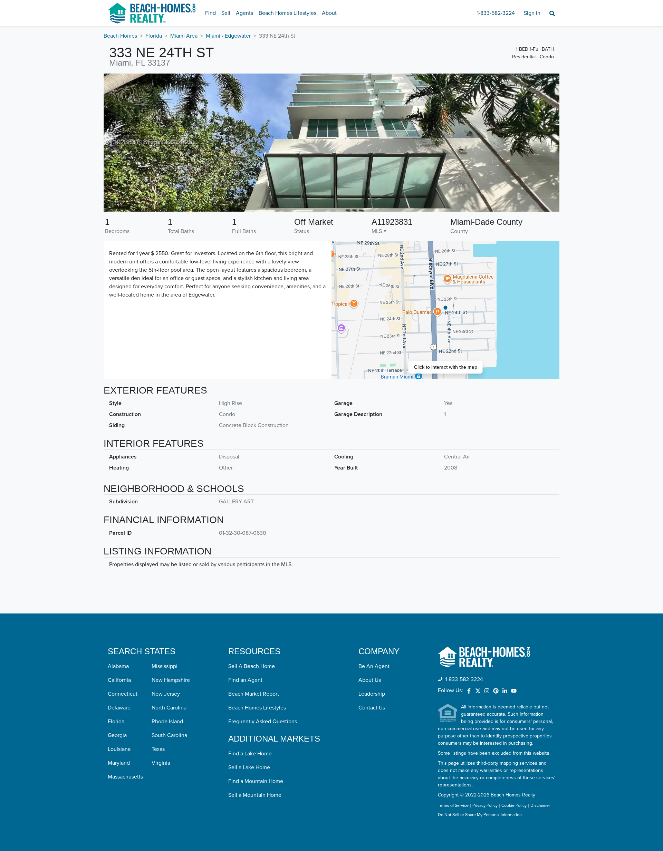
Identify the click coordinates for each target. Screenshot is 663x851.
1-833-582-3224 (496, 13)
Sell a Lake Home (249, 767)
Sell (225, 13)
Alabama (118, 666)
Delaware (119, 707)
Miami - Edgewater (228, 35)
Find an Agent (245, 680)
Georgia (117, 735)
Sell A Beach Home (251, 666)
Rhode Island (167, 721)
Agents (244, 13)
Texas (158, 749)
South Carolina (169, 735)
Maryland (119, 763)
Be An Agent (374, 666)
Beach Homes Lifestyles (287, 13)
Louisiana (119, 749)
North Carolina (169, 707)
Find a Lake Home (250, 753)
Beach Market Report (253, 693)
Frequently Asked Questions (262, 721)
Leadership (371, 693)
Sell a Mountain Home (254, 795)
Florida (153, 35)
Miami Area (184, 35)
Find (210, 13)
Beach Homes (120, 35)
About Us (369, 680)
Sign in (532, 13)
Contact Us (371, 707)
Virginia (161, 763)
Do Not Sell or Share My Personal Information (480, 815)
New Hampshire (171, 680)
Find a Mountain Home (255, 781)
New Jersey (166, 693)
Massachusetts (125, 776)
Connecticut (122, 693)
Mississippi (164, 666)
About (329, 13)
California (119, 680)
